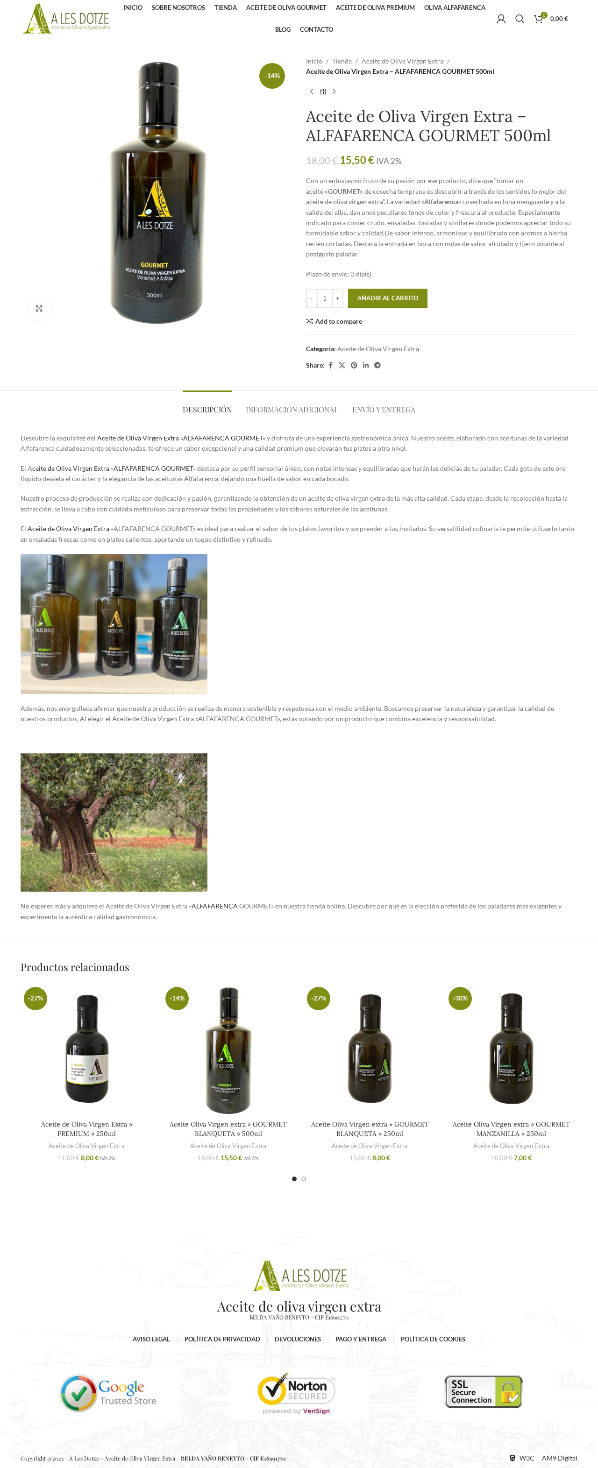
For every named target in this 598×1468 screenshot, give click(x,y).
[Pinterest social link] (354, 365)
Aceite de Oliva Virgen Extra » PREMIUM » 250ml (86, 1129)
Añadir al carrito (387, 298)
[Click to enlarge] (39, 308)
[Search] (520, 18)
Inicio (314, 61)
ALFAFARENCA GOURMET (223, 438)
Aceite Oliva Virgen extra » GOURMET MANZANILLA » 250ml (511, 1129)
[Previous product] (311, 92)
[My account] (501, 18)
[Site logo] (66, 18)
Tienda (342, 61)
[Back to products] (322, 92)
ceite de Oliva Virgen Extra (70, 468)
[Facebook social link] (330, 365)
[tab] (207, 404)
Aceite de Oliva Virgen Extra (402, 61)
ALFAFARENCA (215, 906)
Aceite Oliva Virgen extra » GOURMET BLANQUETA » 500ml (228, 1129)
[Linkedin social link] (365, 365)
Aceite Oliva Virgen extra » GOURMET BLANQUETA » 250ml (369, 1129)
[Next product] (334, 92)
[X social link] (342, 365)
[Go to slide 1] (294, 1179)
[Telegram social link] (377, 365)
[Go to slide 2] (303, 1179)
